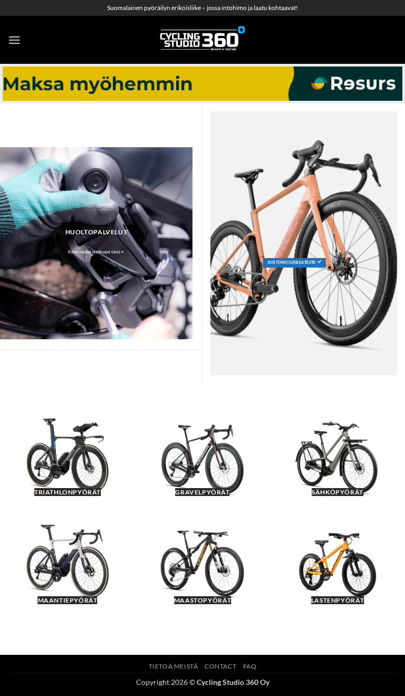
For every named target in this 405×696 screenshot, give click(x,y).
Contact (220, 666)
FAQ (250, 666)
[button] (14, 40)
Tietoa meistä (173, 666)
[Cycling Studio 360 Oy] (202, 40)
